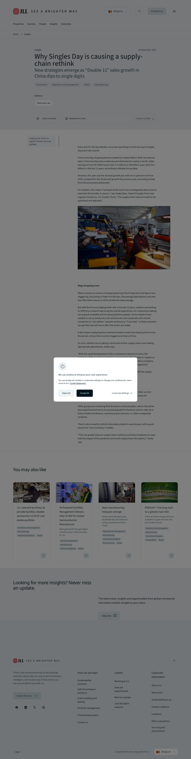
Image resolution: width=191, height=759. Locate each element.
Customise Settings (122, 393)
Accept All (84, 393)
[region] (95, 379)
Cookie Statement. (78, 383)
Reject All (66, 393)
